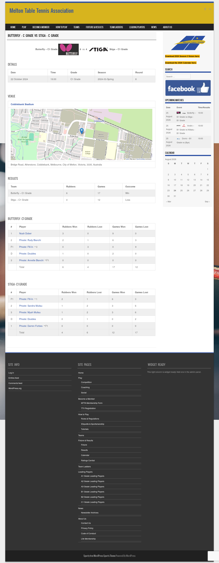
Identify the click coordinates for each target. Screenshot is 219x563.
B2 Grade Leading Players (92, 496)
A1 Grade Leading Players (92, 476)
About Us (167, 27)
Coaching (85, 387)
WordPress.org (14, 388)
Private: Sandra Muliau (30, 305)
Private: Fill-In (26, 246)
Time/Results (204, 107)
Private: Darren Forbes (30, 325)
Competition (86, 382)
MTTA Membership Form (91, 403)
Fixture (84, 444)
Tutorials (84, 429)
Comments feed (15, 383)
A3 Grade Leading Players (92, 486)
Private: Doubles (27, 253)
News (154, 27)
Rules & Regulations (90, 418)
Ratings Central (88, 460)
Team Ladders (116, 27)
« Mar (168, 201)
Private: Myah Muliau (30, 312)
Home (13, 27)
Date (168, 107)
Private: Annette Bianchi (31, 260)
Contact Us (86, 523)
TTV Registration (88, 408)
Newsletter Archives (89, 512)
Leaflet (127, 159)
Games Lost (141, 226)
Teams (77, 27)
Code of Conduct (88, 533)
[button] (82, 131)
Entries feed (13, 377)
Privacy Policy (87, 528)
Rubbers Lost (94, 226)
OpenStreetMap (140, 159)
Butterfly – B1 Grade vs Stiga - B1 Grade (186, 116)
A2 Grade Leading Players (92, 481)
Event (179, 107)
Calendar (85, 455)
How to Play (61, 27)
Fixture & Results (94, 27)
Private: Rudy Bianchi (30, 240)
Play (24, 27)
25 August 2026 (169, 116)
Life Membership (88, 538)
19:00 (200, 112)
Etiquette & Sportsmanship (92, 423)
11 (181, 179)
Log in (11, 372)
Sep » (207, 201)
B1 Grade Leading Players (92, 491)
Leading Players (137, 27)
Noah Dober (25, 233)
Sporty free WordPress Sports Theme (99, 556)
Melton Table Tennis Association (41, 11)
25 (181, 190)
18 (181, 185)
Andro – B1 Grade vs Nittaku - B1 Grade (186, 129)
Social (84, 392)
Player (22, 226)
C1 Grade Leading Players (92, 502)
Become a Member (41, 27)
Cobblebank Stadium (22, 104)
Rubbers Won (69, 226)
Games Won (119, 226)
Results (84, 450)
